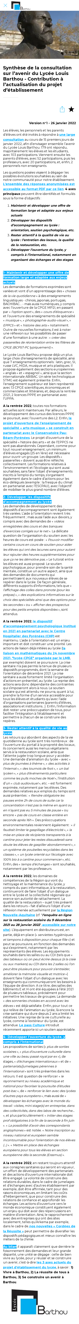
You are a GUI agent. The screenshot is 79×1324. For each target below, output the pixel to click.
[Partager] (62, 109)
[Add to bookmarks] (71, 109)
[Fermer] (5, 5)
